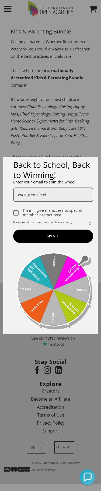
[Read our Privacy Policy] (90, 223)
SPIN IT (53, 235)
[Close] (91, 163)
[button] (87, 477)
